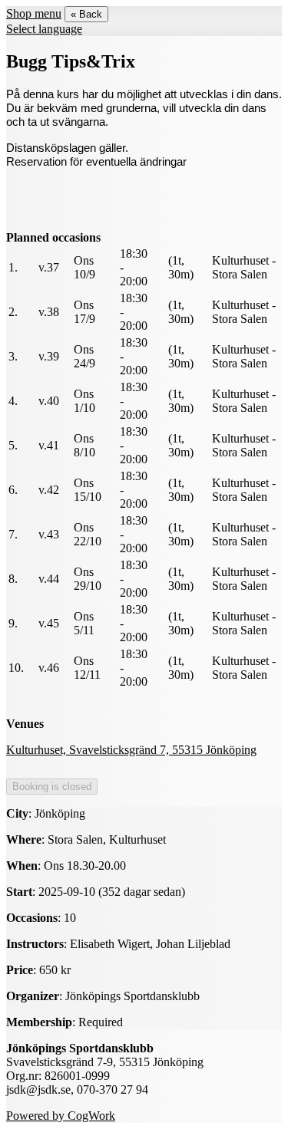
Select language (44, 28)
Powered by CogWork (60, 1115)
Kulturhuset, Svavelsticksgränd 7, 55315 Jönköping (131, 749)
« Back (86, 14)
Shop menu (33, 13)
